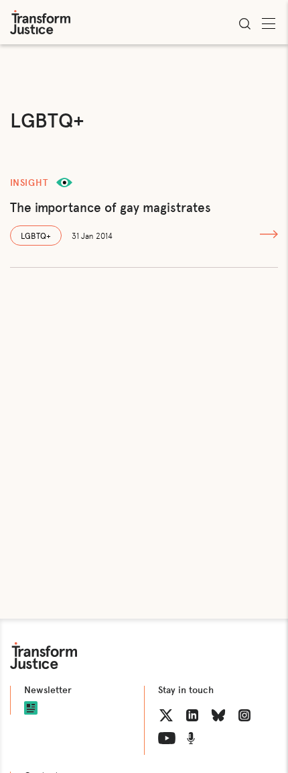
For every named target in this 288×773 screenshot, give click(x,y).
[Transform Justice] (40, 22)
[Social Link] (166, 715)
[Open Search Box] (244, 23)
